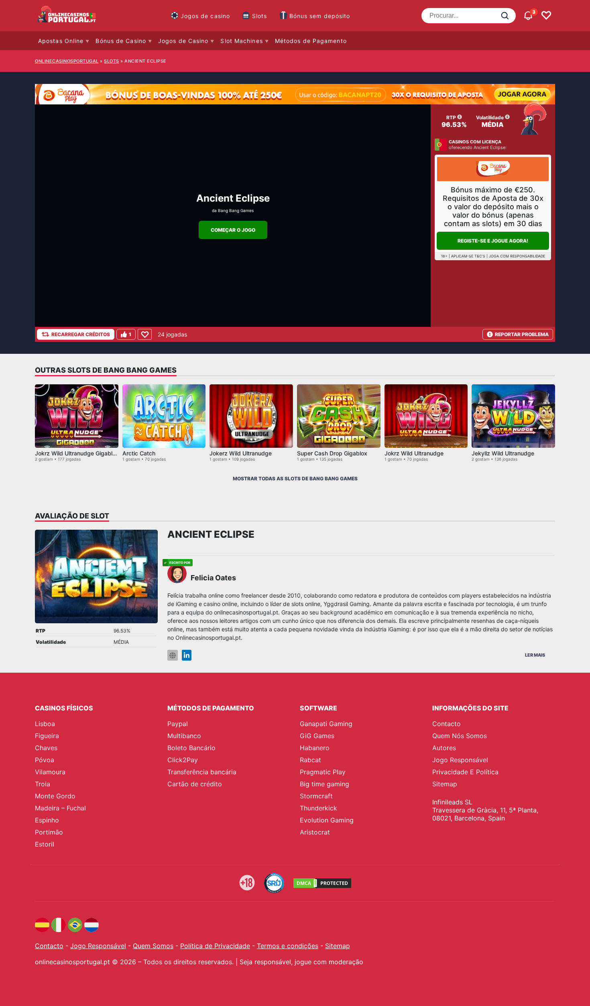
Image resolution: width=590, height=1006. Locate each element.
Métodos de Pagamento (311, 40)
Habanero (315, 748)
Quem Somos (153, 946)
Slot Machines (241, 40)
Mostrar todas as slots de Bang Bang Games (295, 478)
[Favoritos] (546, 15)
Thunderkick (318, 808)
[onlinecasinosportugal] (67, 15)
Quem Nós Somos (459, 736)
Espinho (47, 820)
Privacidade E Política (465, 772)
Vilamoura (50, 772)
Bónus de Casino (121, 40)
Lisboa (45, 724)
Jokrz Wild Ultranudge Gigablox (77, 453)
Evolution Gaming (327, 820)
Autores (444, 748)
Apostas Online (60, 40)
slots (111, 61)
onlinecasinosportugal (67, 61)
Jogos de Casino (183, 40)
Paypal (177, 724)
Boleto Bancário (191, 748)
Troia (42, 784)
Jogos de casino (205, 15)
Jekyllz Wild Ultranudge (503, 453)
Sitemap (444, 784)
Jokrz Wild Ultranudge (414, 453)
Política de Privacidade (215, 946)
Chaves (46, 748)
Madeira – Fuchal (60, 808)
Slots (259, 15)
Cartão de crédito (194, 784)
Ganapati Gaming (326, 724)
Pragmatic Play (323, 772)
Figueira (47, 736)
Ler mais (535, 655)
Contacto (446, 724)
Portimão (49, 832)
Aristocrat (315, 832)
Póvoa (44, 760)
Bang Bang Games (236, 210)
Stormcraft (316, 796)
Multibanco (184, 736)
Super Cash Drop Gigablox (332, 453)
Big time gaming (324, 784)
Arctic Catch (138, 453)
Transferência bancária (201, 772)
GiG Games (317, 736)
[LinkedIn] (186, 655)
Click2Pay (182, 760)
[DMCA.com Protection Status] (322, 883)
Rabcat (310, 760)
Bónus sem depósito (319, 15)
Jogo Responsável (460, 760)
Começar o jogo (233, 230)
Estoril (44, 844)
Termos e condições (287, 946)
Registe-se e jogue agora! (493, 241)
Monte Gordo (55, 796)
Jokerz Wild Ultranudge (241, 453)
